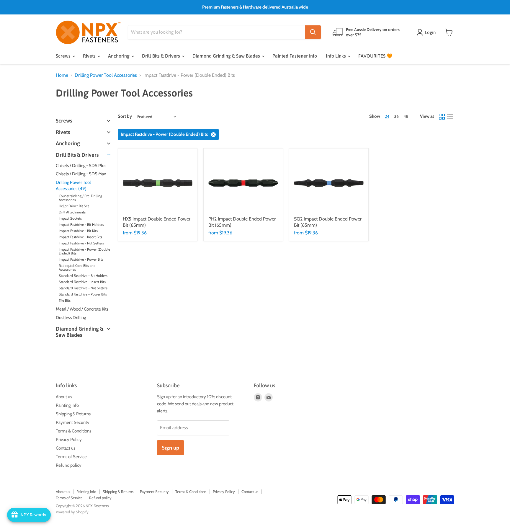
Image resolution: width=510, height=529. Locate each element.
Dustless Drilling (71, 317)
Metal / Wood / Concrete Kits (82, 309)
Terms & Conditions (73, 431)
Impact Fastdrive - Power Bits (81, 259)
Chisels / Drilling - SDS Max (81, 174)
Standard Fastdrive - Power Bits (83, 294)
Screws (64, 55)
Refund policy (68, 465)
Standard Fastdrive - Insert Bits (82, 282)
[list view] (450, 116)
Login (430, 32)
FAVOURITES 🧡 (375, 55)
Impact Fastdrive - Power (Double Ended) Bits (84, 251)
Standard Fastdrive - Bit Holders (83, 275)
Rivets (90, 55)
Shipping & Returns (73, 414)
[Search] (313, 32)
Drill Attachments (72, 212)
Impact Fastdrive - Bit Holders (81, 224)
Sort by (125, 116)
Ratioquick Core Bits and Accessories (77, 267)
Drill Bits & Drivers (161, 55)
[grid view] (442, 116)
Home (62, 75)
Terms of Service (71, 456)
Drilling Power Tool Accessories (106, 75)
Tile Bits (65, 300)
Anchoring (119, 55)
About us (64, 396)
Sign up (170, 447)
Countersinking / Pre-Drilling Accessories (80, 198)
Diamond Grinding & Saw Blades (226, 55)
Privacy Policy (69, 439)
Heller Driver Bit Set (74, 206)
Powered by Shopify (72, 512)
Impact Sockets (70, 218)
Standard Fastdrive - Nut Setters (83, 288)
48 (405, 116)
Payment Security (72, 422)
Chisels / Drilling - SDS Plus (81, 165)
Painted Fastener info (294, 55)
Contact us (65, 448)
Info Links (336, 55)
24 (387, 116)
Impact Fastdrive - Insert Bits (80, 237)
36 (396, 116)
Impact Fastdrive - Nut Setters (81, 243)
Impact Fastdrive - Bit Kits (78, 230)
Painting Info (67, 405)
